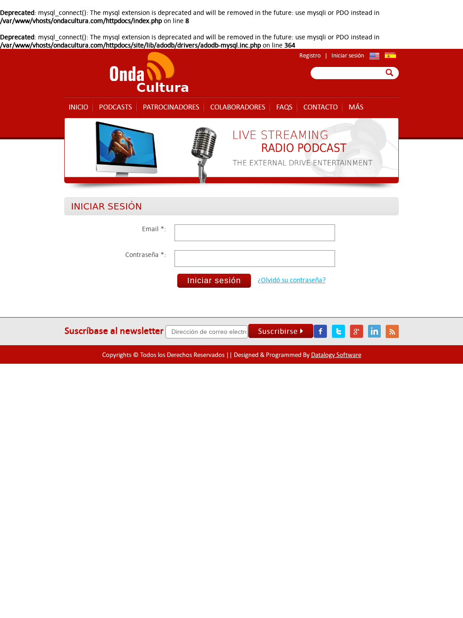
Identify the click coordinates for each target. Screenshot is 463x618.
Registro (310, 55)
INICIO (78, 106)
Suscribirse (278, 331)
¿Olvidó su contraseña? (292, 280)
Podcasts (115, 106)
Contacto (320, 106)
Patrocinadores (171, 106)
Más (356, 106)
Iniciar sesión (347, 55)
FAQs (284, 106)
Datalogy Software (336, 354)
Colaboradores (237, 106)
